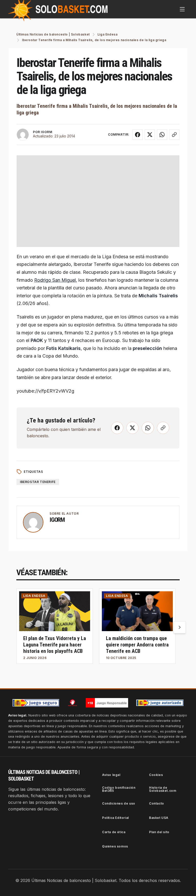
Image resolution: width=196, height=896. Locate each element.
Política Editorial (115, 818)
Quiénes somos (115, 846)
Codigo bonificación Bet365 (118, 789)
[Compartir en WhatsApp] (162, 134)
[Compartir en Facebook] (137, 134)
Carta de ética (113, 832)
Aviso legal (111, 775)
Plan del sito (159, 832)
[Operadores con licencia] (160, 703)
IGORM (46, 132)
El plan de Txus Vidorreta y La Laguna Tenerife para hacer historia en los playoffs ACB (54, 644)
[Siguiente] (180, 627)
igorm (57, 519)
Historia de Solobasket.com (162, 789)
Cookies (156, 775)
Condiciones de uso (118, 803)
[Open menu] (182, 9)
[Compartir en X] (150, 134)
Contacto (156, 803)
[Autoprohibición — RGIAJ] (72, 703)
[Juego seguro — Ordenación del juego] (36, 702)
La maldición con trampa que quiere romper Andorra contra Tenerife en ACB (137, 644)
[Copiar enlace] (174, 134)
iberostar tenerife (38, 482)
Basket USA (158, 818)
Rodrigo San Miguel (55, 280)
